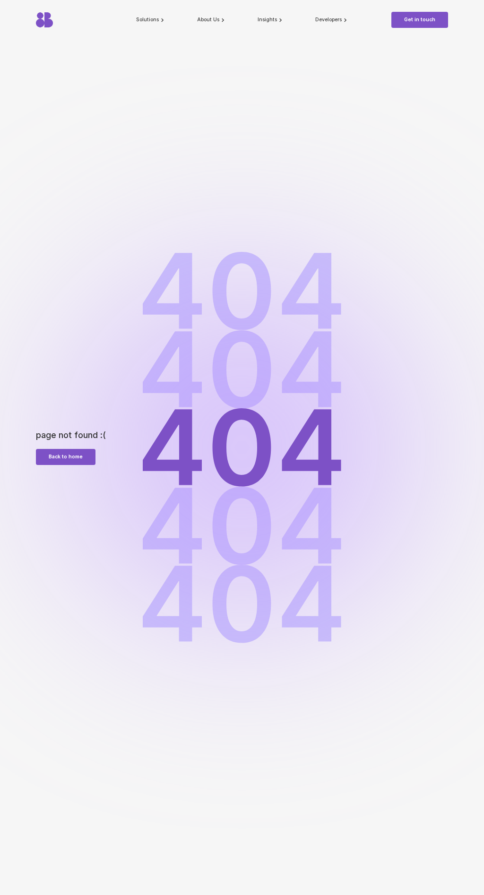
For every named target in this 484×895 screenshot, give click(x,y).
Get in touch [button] (419, 20)
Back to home (66, 457)
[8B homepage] (67, 19)
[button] (150, 19)
